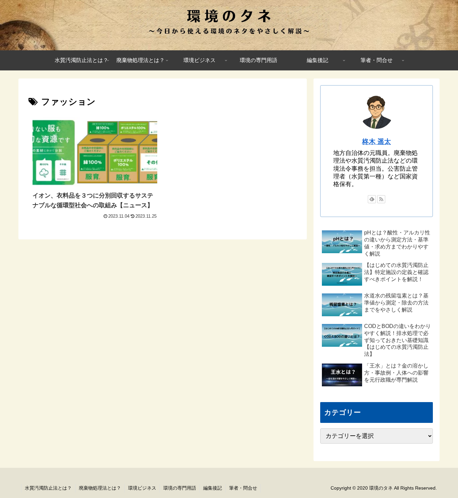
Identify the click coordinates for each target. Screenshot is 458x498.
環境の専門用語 (179, 488)
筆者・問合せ (243, 488)
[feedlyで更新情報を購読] (372, 199)
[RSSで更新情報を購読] (381, 199)
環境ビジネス (142, 488)
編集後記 (212, 488)
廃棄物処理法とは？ (100, 488)
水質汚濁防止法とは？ (48, 488)
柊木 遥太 (376, 141)
